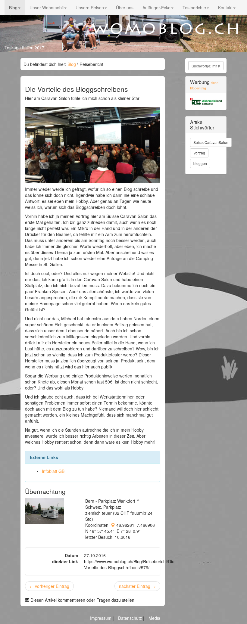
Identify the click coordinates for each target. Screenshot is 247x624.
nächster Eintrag (137, 586)
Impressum (101, 618)
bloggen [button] (200, 163)
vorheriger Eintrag (49, 586)
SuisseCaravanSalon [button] (210, 142)
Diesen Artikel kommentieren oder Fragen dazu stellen (81, 600)
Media (154, 618)
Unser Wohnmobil (47, 8)
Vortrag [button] (199, 152)
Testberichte (194, 8)
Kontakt (225, 8)
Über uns (124, 8)
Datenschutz (130, 618)
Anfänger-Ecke (156, 8)
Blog (13, 8)
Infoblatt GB (53, 471)
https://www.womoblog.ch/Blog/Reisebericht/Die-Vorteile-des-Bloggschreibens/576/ (130, 564)
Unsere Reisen (90, 8)
